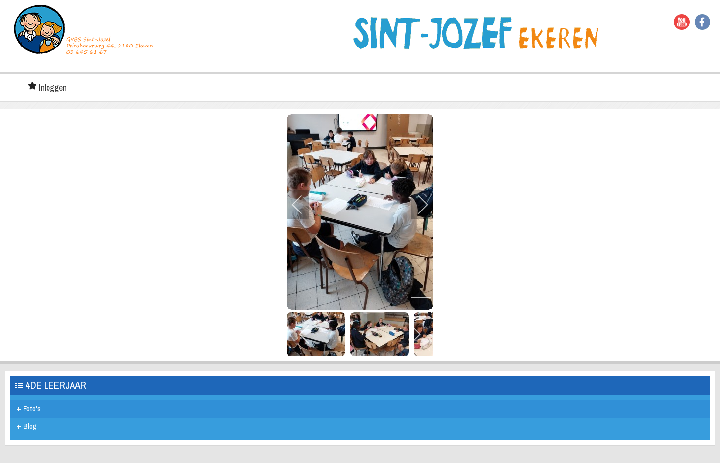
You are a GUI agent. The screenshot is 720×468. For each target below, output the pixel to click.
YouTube (682, 22)
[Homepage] (83, 29)
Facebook (702, 22)
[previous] (304, 204)
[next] (416, 204)
